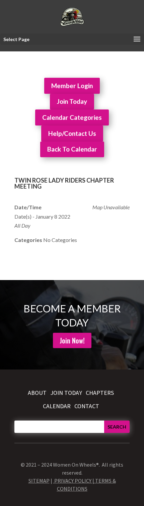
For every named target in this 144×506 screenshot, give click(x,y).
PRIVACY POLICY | (74, 480)
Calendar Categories (72, 117)
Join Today (72, 101)
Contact (86, 406)
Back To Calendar (72, 149)
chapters (100, 393)
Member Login (72, 85)
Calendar (57, 406)
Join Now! (72, 340)
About (37, 393)
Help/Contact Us (72, 133)
